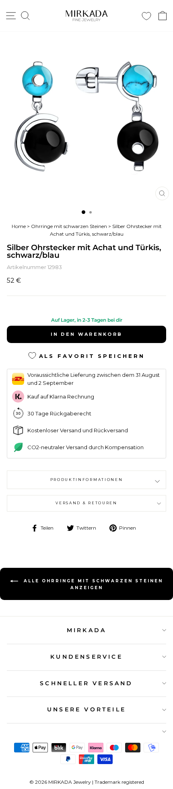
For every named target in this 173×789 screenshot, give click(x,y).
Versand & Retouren (86, 503)
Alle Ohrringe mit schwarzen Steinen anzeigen (92, 584)
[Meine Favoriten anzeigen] (146, 15)
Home (19, 226)
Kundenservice (86, 656)
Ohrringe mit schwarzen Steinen (69, 226)
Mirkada (86, 630)
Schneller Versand (86, 683)
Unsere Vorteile (86, 709)
